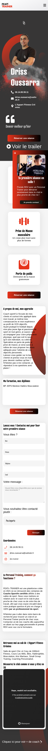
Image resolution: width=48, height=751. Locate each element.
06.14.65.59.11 (21, 92)
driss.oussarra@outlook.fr (25, 98)
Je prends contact (31, 202)
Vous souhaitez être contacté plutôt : (20, 510)
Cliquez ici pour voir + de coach (20, 741)
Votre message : (13, 481)
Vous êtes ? (10, 434)
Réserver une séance (24, 138)
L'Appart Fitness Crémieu (25, 105)
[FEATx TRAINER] (7, 5)
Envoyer (35, 533)
